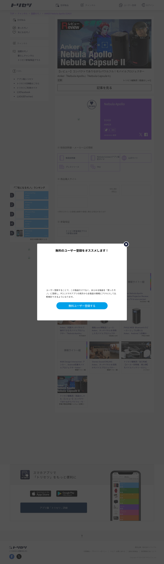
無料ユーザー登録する (82, 306)
